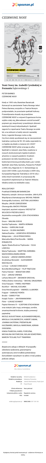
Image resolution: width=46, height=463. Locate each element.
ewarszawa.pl (23, 452)
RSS (21, 395)
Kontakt (26, 395)
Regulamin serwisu (29, 393)
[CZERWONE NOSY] (23, 52)
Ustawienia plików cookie (14, 393)
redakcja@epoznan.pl (15, 401)
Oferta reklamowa (16, 388)
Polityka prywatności (16, 391)
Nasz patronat (28, 388)
